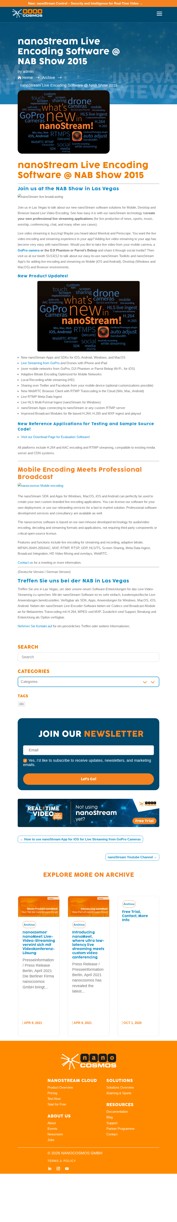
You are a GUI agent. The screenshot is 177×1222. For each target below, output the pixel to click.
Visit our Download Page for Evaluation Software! (55, 437)
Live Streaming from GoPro (40, 363)
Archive (120, 874)
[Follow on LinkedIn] (49, 1168)
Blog (109, 1117)
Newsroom (55, 1134)
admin (28, 71)
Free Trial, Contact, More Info (135, 916)
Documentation (117, 1111)
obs (21, 703)
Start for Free (56, 1104)
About (51, 1123)
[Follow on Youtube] (66, 1168)
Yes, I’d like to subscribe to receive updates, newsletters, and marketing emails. (87, 762)
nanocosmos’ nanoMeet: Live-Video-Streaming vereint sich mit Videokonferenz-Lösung (38, 942)
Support (111, 1123)
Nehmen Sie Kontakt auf (35, 626)
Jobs (50, 1140)
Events (52, 1128)
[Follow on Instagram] (58, 1168)
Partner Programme (120, 1128)
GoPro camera (29, 250)
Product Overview (60, 1087)
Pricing (52, 1093)
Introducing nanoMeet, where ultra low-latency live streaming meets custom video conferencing (88, 944)
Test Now (54, 1098)
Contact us (25, 562)
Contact (111, 1134)
